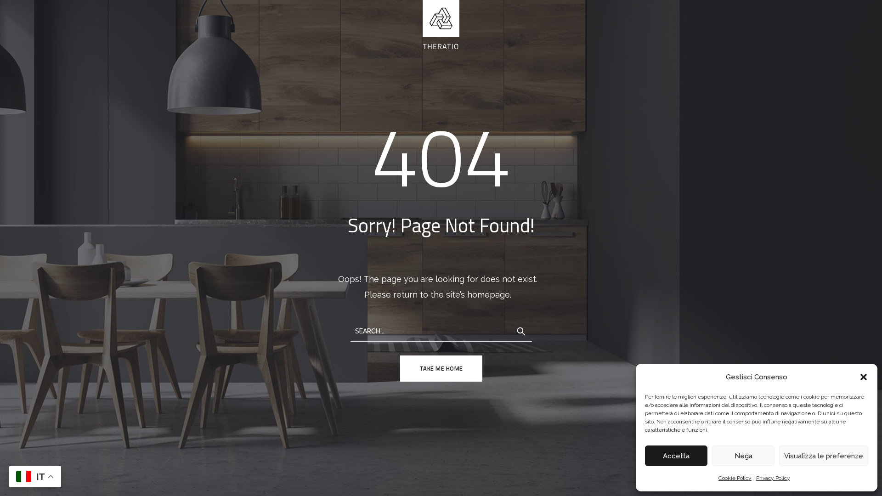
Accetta (676, 456)
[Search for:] (441, 330)
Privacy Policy (773, 478)
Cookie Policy (735, 478)
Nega (743, 456)
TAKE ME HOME (441, 368)
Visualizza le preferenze (823, 456)
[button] (863, 377)
